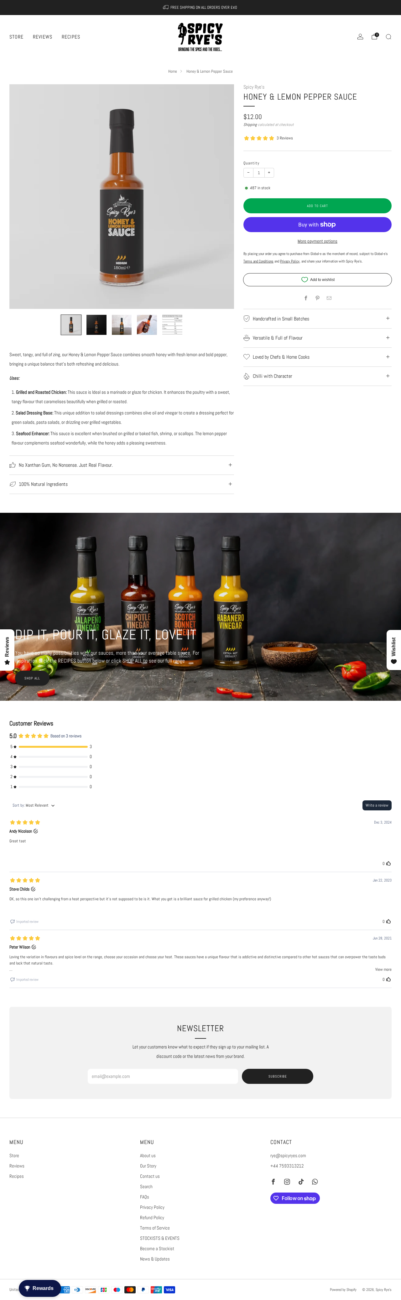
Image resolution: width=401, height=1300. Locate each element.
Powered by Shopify (343, 1289)
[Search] (388, 37)
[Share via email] (328, 297)
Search (146, 1186)
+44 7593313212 (287, 1166)
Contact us (150, 1176)
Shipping (250, 124)
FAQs (144, 1197)
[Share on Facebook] (305, 297)
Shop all (32, 678)
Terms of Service (155, 1228)
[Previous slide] (21, 196)
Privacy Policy (152, 1207)
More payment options (317, 241)
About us (148, 1155)
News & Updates (155, 1259)
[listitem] (200, 7)
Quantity (251, 163)
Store (16, 37)
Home (172, 71)
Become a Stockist (157, 1248)
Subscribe (277, 1076)
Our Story (148, 1166)
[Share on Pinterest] (317, 297)
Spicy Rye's (253, 87)
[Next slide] (221, 196)
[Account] (360, 37)
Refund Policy (152, 1217)
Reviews (42, 37)
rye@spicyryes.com (288, 1155)
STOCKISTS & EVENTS (160, 1238)
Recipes (71, 37)
